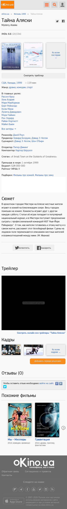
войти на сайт (46, 383)
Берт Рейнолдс (9, 106)
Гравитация (42, 439)
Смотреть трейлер (33, 75)
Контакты (7, 475)
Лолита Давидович (11, 112)
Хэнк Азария (8, 100)
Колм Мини (7, 109)
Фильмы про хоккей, (23, 175)
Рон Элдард (8, 118)
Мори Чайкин (8, 115)
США (4, 83)
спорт (30, 87)
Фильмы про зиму (44, 175)
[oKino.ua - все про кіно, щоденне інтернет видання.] (7, 4)
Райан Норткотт (10, 121)
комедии (21, 87)
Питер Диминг (20, 147)
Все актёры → (9, 129)
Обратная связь (10, 471)
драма (12, 87)
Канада (11, 83)
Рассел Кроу (8, 97)
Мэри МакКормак (11, 103)
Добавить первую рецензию (47, 361)
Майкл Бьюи (8, 124)
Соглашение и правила (38, 471)
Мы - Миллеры (17, 439)
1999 (19, 83)
